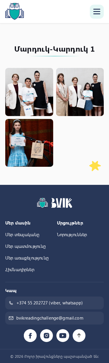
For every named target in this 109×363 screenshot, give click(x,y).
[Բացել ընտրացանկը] (97, 12)
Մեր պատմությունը (25, 246)
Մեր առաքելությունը (27, 258)
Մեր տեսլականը (22, 234)
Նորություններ (72, 234)
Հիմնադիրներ (19, 269)
